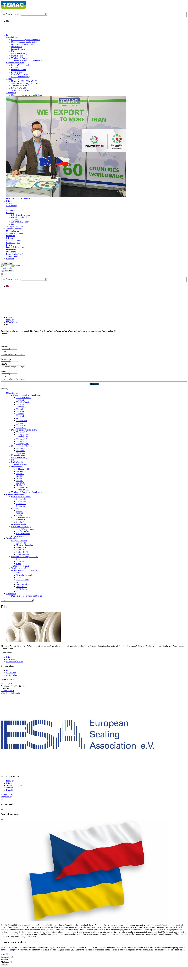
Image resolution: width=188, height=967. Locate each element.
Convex (19, 513)
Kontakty (10, 259)
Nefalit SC (20, 485)
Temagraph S (21, 432)
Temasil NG (21, 407)
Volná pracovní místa (14, 226)
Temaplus (20, 414)
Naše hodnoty (11, 206)
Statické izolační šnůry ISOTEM (24, 83)
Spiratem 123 (21, 499)
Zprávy (9, 203)
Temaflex (20, 404)
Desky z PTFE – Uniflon (21, 446)
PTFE (18, 577)
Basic (3, 954)
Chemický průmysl (19, 217)
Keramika (20, 561)
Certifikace (10, 210)
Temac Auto (21, 425)
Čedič (18, 563)
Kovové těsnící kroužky (21, 74)
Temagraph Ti (22, 437)
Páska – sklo (21, 550)
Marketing (5, 962)
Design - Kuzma (7, 794)
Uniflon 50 (20, 448)
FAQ (8, 670)
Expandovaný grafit (24, 575)
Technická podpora (14, 229)
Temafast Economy (24, 397)
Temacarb (20, 416)
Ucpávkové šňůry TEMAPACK (24, 81)
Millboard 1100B (23, 469)
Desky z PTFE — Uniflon (22, 44)
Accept (4, 965)
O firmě (9, 201)
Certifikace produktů (14, 233)
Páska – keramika (23, 554)
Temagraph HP (22, 441)
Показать (94, 384)
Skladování (10, 236)
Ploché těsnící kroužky (25, 529)
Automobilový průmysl (20, 222)
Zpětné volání (7, 263)
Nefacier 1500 (22, 471)
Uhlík (18, 573)
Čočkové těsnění (23, 533)
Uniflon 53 (20, 453)
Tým (8, 208)
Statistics (4, 959)
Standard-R (21, 520)
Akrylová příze (22, 584)
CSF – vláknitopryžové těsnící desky (26, 40)
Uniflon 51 (20, 450)
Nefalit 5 (19, 478)
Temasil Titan (21, 421)
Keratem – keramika (24, 545)
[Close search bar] (4, 14)
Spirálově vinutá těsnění (21, 65)
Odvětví (9, 238)
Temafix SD (21, 427)
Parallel (19, 510)
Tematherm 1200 (23, 487)
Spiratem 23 (21, 504)
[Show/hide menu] (2, 273)
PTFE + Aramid (22, 580)
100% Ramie (21, 589)
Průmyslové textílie (19, 88)
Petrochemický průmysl (20, 215)
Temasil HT (21, 411)
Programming (6, 797)
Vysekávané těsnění (19, 58)
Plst (12, 51)
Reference (10, 212)
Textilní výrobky (13, 79)
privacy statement (20, 950)
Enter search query (13, 14)
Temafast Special (23, 402)
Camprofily (15, 67)
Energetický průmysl (14, 254)
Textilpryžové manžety (20, 90)
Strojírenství (11, 252)
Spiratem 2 (20, 506)
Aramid (19, 582)
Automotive (11, 93)
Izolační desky (17, 46)
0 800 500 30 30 (7, 691)
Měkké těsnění (12, 37)
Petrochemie (11, 249)
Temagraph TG (22, 444)
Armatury (15, 219)
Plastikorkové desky (19, 53)
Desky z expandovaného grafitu (24, 42)
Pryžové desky (17, 56)
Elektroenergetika (13, 242)
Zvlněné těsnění (17, 72)
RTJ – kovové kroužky (20, 76)
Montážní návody (13, 231)
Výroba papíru (12, 256)
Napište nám (11, 673)
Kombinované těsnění (15, 63)
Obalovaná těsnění (18, 70)
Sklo (18, 559)
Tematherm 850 (22, 490)
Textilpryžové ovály (19, 86)
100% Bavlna (21, 587)
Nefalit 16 (20, 476)
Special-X (20, 522)
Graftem (19, 418)
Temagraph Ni (22, 439)
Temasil (19, 409)
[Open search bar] (2, 10)
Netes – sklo (21, 547)
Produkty (10, 35)
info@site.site (6, 268)
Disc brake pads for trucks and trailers (26, 95)
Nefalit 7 (19, 480)
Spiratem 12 (21, 501)
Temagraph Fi (22, 434)
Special (19, 515)
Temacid (19, 423)
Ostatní (14, 224)
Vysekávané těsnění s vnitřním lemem (26, 60)
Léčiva (9, 245)
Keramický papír (18, 49)
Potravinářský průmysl (15, 247)
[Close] (2, 799)
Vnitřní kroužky (22, 531)
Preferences (5, 957)
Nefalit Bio (20, 483)
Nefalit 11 (20, 474)
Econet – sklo (21, 543)
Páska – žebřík (22, 552)
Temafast (20, 400)
